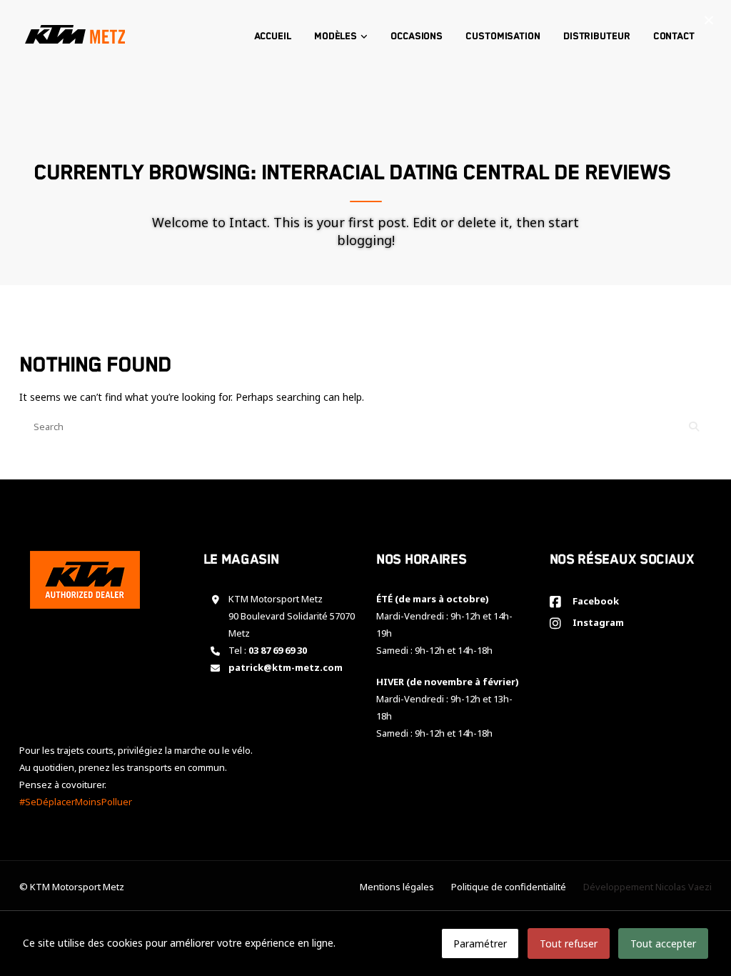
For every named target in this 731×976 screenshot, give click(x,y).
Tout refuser (569, 943)
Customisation (502, 36)
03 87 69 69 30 (277, 650)
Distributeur (596, 36)
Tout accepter (663, 943)
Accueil (272, 36)
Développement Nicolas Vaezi (647, 886)
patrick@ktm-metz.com (285, 667)
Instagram (596, 622)
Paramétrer (480, 943)
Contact (674, 36)
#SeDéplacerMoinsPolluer (75, 801)
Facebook (593, 600)
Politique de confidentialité (508, 886)
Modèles (335, 36)
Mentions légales (397, 886)
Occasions (416, 36)
